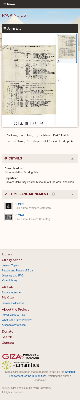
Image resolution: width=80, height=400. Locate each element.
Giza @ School (12, 260)
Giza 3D (7, 287)
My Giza (8, 297)
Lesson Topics (10, 265)
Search (7, 337)
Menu (11, 4)
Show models (10, 292)
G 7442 (19, 215)
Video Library (9, 280)
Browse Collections (13, 303)
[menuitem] (40, 292)
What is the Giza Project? (17, 320)
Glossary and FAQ (12, 275)
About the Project (15, 309)
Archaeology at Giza (14, 325)
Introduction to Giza (13, 315)
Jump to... (14, 28)
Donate (7, 331)
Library (7, 254)
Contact (8, 342)
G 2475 (19, 204)
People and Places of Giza (17, 270)
